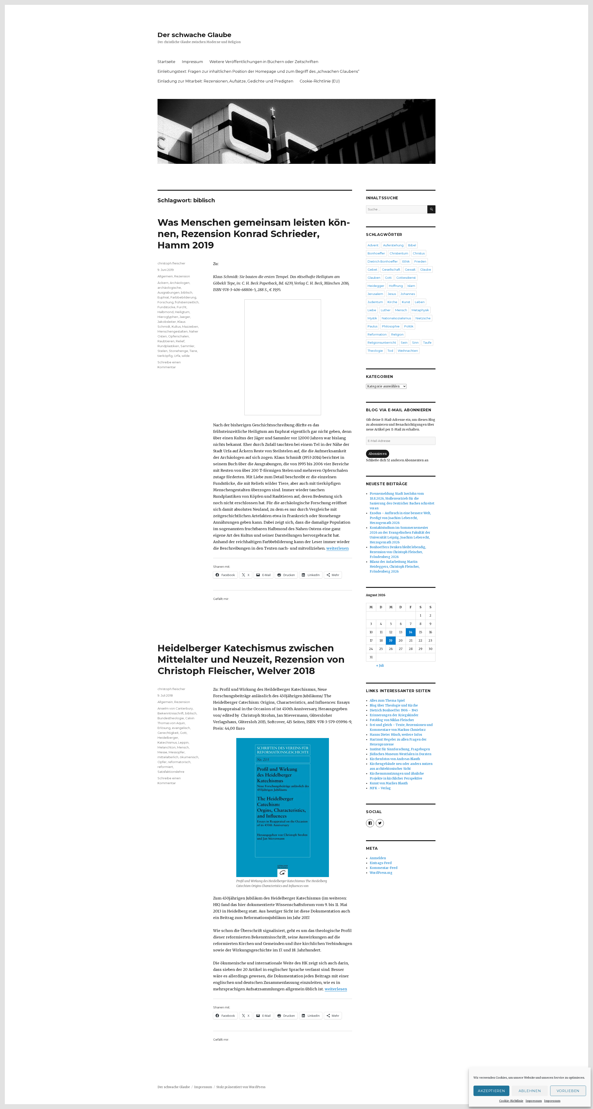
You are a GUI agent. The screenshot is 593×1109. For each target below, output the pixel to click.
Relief (180, 341)
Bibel (412, 245)
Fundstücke (166, 307)
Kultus (176, 326)
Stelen (162, 351)
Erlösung (164, 728)
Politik (408, 326)
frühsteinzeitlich (187, 302)
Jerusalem (375, 294)
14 (410, 632)
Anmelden (378, 858)
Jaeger (185, 317)
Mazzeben (190, 326)
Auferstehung (393, 245)
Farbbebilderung (183, 297)
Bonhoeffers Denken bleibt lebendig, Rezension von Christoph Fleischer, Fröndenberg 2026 (398, 552)
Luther (386, 310)
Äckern (163, 283)
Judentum (375, 302)
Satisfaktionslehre (171, 771)
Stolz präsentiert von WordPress (240, 1087)
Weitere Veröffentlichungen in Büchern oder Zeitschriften (263, 62)
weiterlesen (337, 548)
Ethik (406, 261)
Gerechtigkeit (168, 733)
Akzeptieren (491, 1091)
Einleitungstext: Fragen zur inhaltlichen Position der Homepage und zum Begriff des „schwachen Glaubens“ (258, 71)
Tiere (193, 351)
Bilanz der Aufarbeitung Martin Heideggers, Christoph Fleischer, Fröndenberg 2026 (395, 567)
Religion (397, 334)
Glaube (425, 269)
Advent (373, 245)
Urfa (177, 356)
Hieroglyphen (168, 317)
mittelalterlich (168, 757)
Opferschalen (178, 336)
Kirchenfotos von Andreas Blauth (395, 759)
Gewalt (410, 269)
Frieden (420, 261)
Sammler (187, 346)
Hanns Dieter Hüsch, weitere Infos (396, 735)
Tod (390, 350)
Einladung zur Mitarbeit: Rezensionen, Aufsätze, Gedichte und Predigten (225, 81)
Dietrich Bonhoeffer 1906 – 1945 (394, 710)
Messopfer (177, 752)
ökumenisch (189, 757)
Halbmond (165, 312)
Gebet (372, 269)
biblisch (186, 292)
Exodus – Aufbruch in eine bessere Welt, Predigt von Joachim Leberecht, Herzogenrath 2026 (400, 518)
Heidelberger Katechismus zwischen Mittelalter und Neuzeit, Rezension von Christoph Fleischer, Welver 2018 (251, 659)
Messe (162, 752)
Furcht (181, 307)
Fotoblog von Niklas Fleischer (392, 720)
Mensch (183, 747)
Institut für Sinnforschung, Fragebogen (400, 749)
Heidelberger (168, 737)
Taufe (427, 342)
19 (390, 641)
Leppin (183, 742)
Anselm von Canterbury (175, 708)
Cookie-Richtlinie (511, 1101)
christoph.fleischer (171, 263)
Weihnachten (408, 350)
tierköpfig (165, 356)
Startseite (166, 62)
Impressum (534, 1101)
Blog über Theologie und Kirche (394, 705)
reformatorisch (179, 762)
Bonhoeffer (376, 253)
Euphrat (163, 297)
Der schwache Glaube (194, 35)
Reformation (377, 334)
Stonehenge (178, 351)
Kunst (406, 302)
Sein (404, 342)
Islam (411, 286)
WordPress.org (381, 873)
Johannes (408, 294)
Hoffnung (396, 286)
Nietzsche (423, 318)
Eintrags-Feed (381, 863)
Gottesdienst (406, 277)
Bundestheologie (171, 718)
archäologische (169, 287)
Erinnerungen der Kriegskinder (394, 715)
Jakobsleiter (167, 321)
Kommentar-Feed (383, 868)
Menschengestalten (173, 331)
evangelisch (181, 728)
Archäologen (179, 283)
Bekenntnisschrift (171, 713)
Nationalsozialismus (396, 318)
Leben (420, 302)
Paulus (372, 326)
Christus (419, 253)
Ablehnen (530, 1091)
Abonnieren (378, 454)
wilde (186, 356)
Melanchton (167, 747)
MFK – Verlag (380, 788)
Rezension (182, 276)
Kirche (392, 302)
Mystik (372, 318)
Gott (183, 733)
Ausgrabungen (169, 292)
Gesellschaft (391, 269)
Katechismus (167, 742)
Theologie (375, 350)
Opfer (162, 762)
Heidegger (376, 286)
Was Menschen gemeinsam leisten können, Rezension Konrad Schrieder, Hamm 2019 (254, 234)
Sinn (415, 342)
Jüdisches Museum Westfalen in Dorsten (400, 754)
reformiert (165, 767)
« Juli (380, 666)
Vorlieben (568, 1091)
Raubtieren (166, 341)
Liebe (372, 310)
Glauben (374, 277)
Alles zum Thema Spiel (387, 701)
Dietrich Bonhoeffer (383, 261)
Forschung (165, 302)
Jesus (392, 294)
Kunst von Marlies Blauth (389, 783)
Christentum (399, 253)
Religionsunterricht (382, 342)
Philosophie (391, 326)
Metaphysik (420, 310)
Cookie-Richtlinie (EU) (320, 81)
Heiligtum (182, 312)
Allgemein (165, 276)
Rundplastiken (168, 346)
